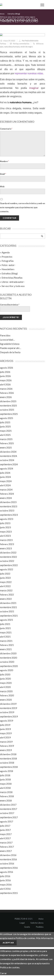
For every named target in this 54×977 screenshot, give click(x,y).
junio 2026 (5, 376)
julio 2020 (5, 674)
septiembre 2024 (9, 464)
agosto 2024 (6, 468)
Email (3, 174)
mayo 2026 (6, 380)
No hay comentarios (21, 43)
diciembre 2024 (8, 451)
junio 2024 (5, 476)
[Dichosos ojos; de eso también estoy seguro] (22, 34)
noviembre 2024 (8, 455)
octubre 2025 (7, 409)
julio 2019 (5, 724)
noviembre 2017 (8, 808)
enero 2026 (6, 397)
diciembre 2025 (8, 401)
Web (2, 186)
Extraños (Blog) (10, 273)
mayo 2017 (6, 834)
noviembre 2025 (8, 405)
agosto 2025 (6, 418)
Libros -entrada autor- (13, 281)
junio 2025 (5, 426)
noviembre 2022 (8, 556)
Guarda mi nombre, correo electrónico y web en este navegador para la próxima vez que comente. (22, 207)
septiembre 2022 (9, 565)
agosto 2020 (6, 670)
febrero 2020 (7, 695)
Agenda (6, 252)
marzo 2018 (6, 792)
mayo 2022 (6, 581)
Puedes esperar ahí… (10, 348)
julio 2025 (5, 422)
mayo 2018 (6, 783)
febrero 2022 (7, 594)
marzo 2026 (6, 388)
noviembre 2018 (8, 758)
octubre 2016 (7, 863)
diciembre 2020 (8, 653)
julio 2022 (5, 573)
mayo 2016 (6, 884)
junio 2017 (5, 829)
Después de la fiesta (10, 352)
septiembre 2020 (9, 666)
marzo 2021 (6, 640)
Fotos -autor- (8, 265)
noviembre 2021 (8, 607)
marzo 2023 (6, 539)
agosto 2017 (6, 821)
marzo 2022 (6, 590)
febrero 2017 (7, 846)
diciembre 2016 (8, 855)
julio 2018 (5, 775)
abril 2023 (5, 535)
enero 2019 (6, 750)
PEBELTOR (20, 918)
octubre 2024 (7, 460)
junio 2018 (5, 779)
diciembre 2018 (8, 754)
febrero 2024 (7, 493)
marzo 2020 (6, 691)
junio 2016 (5, 880)
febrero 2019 (7, 745)
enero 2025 (6, 447)
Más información (45, 938)
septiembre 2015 (9, 892)
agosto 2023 (6, 518)
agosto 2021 (6, 619)
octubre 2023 (7, 510)
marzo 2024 (6, 489)
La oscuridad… (7, 339)
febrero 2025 (7, 443)
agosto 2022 (6, 569)
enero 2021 (6, 649)
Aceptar (8, 942)
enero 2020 (6, 699)
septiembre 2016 (9, 867)
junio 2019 (5, 729)
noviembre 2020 (8, 657)
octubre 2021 (7, 611)
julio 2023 (5, 523)
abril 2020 (5, 687)
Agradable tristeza (9, 343)
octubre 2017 (7, 813)
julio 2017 (5, 825)
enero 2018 (6, 800)
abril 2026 (5, 384)
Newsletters (8, 269)
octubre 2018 (7, 762)
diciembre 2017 (8, 804)
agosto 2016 (6, 871)
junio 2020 (5, 678)
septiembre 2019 (9, 716)
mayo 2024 (6, 481)
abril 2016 (5, 888)
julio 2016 (5, 876)
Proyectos (7, 256)
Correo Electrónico (9, 304)
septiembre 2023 (9, 514)
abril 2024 (5, 485)
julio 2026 (5, 371)
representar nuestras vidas (29, 73)
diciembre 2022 (8, 552)
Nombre (4, 161)
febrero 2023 (7, 544)
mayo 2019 (6, 733)
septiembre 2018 (9, 766)
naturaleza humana (12, 46)
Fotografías (8, 260)
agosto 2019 (6, 720)
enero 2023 (6, 548)
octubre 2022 (7, 560)
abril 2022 (5, 586)
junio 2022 (5, 577)
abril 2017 (5, 838)
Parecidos (5, 335)
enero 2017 (6, 850)
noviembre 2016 (8, 859)
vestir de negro (26, 46)
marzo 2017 (6, 842)
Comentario (6, 129)
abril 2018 (5, 787)
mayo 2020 (6, 682)
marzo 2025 (6, 439)
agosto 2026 (6, 367)
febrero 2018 (7, 796)
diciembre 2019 (8, 703)
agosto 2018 (6, 771)
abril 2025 (5, 434)
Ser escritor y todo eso (13, 286)
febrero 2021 (7, 645)
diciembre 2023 (8, 502)
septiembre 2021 (9, 615)
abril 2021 (5, 636)
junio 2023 (5, 527)
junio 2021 (5, 628)
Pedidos (40, 927)
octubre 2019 (7, 712)
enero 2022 (6, 598)
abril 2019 (5, 737)
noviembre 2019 (8, 708)
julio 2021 (5, 624)
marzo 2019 (6, 741)
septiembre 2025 (9, 413)
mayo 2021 (6, 632)
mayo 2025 (6, 430)
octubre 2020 (7, 661)
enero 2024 (6, 497)
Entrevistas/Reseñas (12, 277)
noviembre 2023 (8, 506)
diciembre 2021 (8, 603)
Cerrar (3, 973)
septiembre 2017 (9, 817)
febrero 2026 (7, 392)
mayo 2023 (6, 531)
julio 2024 (5, 472)
